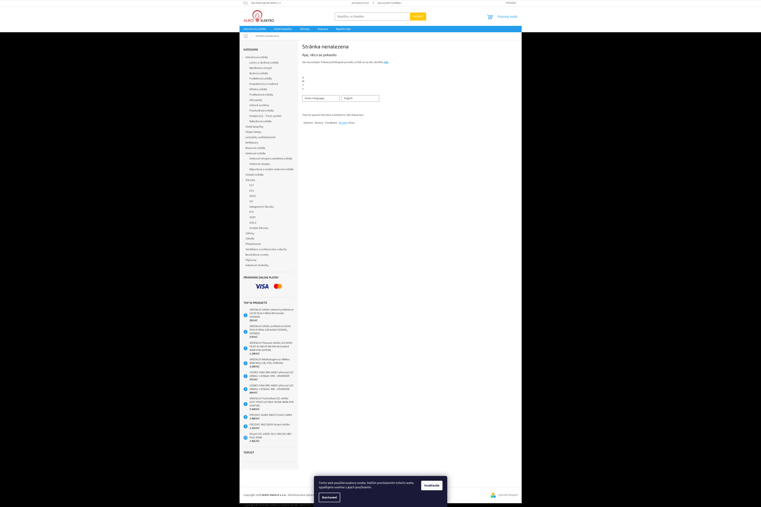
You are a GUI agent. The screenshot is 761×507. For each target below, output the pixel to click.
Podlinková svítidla (260, 79)
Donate (343, 123)
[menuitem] (255, 29)
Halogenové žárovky (261, 207)
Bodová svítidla (258, 73)
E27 (251, 185)
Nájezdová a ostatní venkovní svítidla (271, 169)
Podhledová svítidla (261, 95)
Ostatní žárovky (258, 228)
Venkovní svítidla (255, 153)
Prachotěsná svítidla (261, 111)
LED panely (255, 100)
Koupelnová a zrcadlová (263, 84)
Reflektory (252, 143)
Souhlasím (431, 485)
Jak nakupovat (360, 3)
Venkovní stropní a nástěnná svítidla (270, 159)
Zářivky (250, 233)
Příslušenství (253, 244)
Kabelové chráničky (257, 265)
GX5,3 (252, 223)
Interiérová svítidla (257, 57)
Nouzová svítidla (255, 148)
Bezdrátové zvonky (257, 255)
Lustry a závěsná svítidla (264, 63)
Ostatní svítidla (254, 175)
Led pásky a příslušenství (261, 137)
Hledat (418, 16)
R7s (251, 212)
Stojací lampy (253, 132)
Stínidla (250, 239)
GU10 (252, 196)
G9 (251, 201)
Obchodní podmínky (389, 3)
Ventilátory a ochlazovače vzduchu (266, 249)
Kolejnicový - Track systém (265, 116)
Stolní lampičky (254, 127)
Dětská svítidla (258, 89)
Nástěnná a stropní (260, 68)
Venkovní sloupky (259, 164)
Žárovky (250, 180)
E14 (251, 191)
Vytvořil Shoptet (508, 495)
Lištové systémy (259, 105)
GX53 (252, 217)
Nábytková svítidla (260, 121)
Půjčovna (251, 260)
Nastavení (329, 497)
